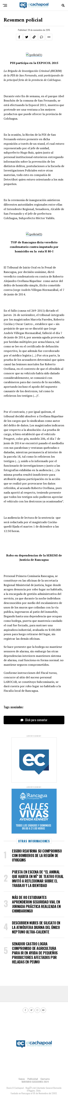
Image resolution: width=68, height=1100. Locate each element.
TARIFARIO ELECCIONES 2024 (35, 1081)
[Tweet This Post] (26, 37)
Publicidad (32, 1078)
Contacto (45, 1078)
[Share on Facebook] (19, 37)
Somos (21, 1078)
